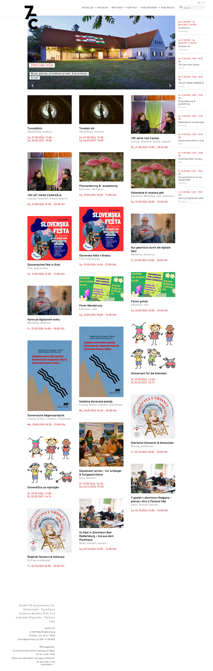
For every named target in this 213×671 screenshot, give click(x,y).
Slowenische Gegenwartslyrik (45, 415)
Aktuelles (88, 8)
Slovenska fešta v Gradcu (190, 159)
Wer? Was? (117, 8)
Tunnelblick (184, 28)
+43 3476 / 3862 (46, 636)
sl (204, 2)
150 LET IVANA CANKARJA (191, 83)
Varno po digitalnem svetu (191, 198)
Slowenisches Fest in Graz (191, 141)
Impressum (46, 664)
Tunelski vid (184, 47)
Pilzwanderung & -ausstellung (98, 186)
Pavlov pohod (139, 301)
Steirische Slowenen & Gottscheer (152, 443)
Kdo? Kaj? (132, 8)
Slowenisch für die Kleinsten (149, 373)
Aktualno (103, 8)
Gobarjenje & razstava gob (191, 122)
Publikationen (149, 8)
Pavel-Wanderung (90, 305)
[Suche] (180, 7)
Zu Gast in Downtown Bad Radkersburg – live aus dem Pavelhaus (96, 536)
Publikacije (167, 8)
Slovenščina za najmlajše (43, 487)
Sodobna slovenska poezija (95, 401)
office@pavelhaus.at (28, 639)
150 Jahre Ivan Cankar (189, 65)
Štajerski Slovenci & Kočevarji (45, 557)
